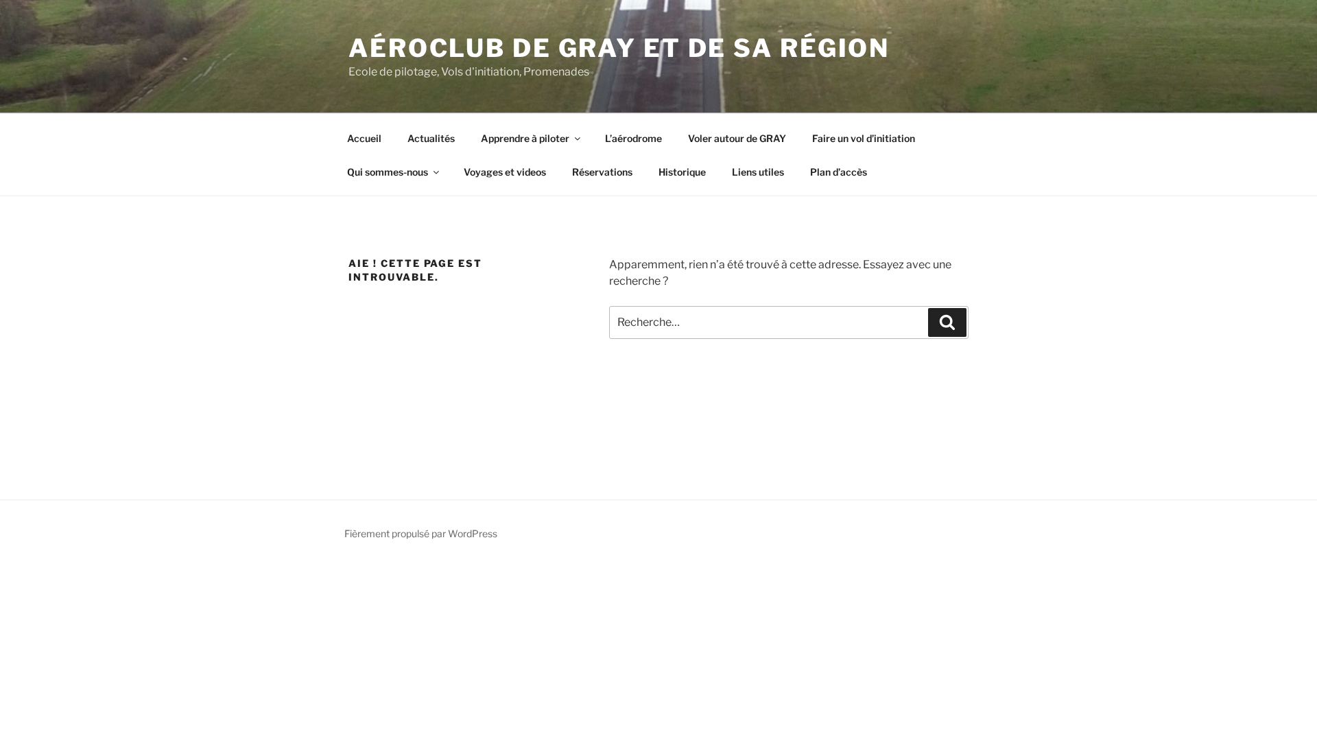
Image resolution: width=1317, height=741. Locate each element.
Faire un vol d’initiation (863, 138)
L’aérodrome (633, 138)
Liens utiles (758, 172)
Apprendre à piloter (525, 138)
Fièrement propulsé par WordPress (420, 533)
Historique (682, 172)
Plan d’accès (838, 172)
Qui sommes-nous (387, 172)
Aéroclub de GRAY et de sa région (619, 48)
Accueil (364, 138)
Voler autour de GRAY (737, 138)
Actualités (431, 138)
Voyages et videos (505, 172)
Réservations (602, 172)
